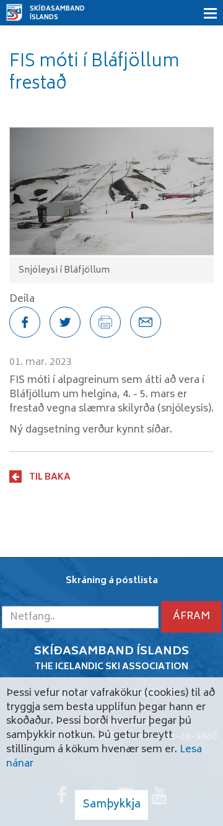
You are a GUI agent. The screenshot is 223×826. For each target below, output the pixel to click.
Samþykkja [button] (111, 805)
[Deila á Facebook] (24, 322)
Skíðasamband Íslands (57, 14)
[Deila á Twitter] (65, 322)
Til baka (50, 477)
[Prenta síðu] (105, 322)
